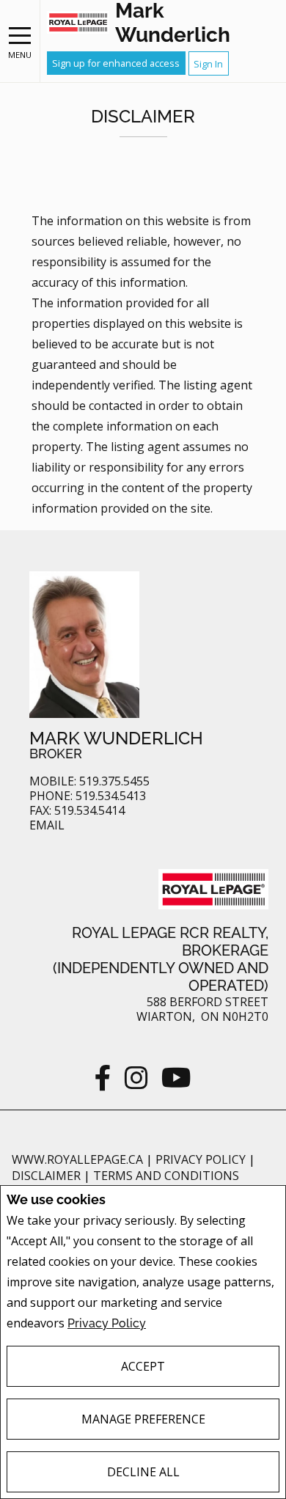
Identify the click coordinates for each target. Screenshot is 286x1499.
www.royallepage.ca (77, 1159)
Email (47, 825)
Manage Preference (143, 1419)
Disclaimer (48, 1176)
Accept (143, 1366)
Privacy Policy (106, 1323)
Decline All (143, 1472)
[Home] (78, 22)
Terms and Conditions (166, 1176)
